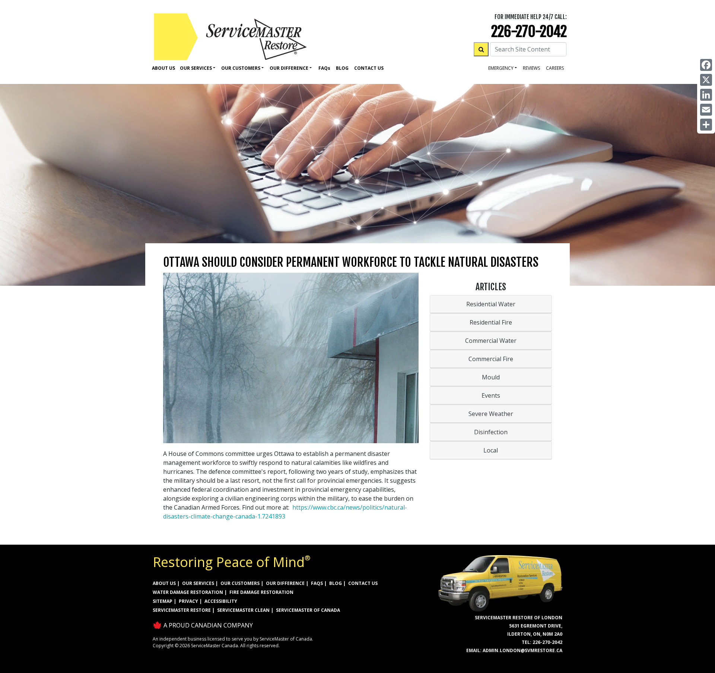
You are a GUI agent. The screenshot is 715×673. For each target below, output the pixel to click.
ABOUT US (164, 583)
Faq (324, 68)
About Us (163, 68)
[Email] (706, 109)
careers (555, 68)
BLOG (335, 583)
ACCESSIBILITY (220, 601)
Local (490, 450)
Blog (342, 68)
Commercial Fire (490, 359)
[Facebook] (706, 64)
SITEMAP (162, 601)
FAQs (317, 583)
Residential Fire (491, 322)
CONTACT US (363, 583)
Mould (491, 377)
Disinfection (491, 432)
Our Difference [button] (289, 68)
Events (491, 395)
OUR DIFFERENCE (285, 583)
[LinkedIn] (706, 94)
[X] (706, 79)
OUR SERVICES (198, 583)
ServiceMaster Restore (182, 610)
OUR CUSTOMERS (240, 583)
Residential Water (490, 304)
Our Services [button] (196, 68)
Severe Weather (490, 414)
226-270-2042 (529, 31)
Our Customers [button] (240, 68)
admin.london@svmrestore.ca (522, 650)
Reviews (531, 68)
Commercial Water (491, 340)
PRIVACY (188, 601)
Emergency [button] (501, 68)
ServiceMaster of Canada (308, 610)
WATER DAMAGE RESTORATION (188, 592)
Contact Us (369, 68)
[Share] (706, 124)
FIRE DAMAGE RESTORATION (261, 592)
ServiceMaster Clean (243, 610)
